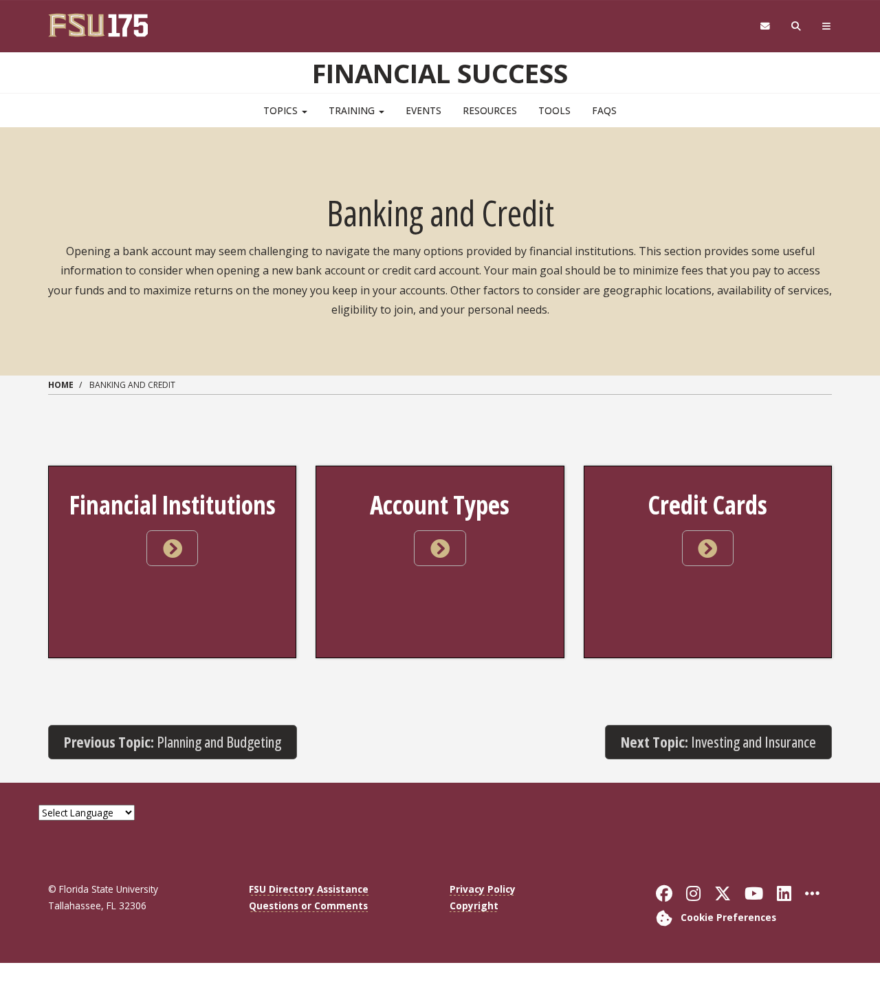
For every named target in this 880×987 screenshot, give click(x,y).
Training (353, 110)
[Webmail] (765, 26)
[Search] (796, 26)
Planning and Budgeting (172, 741)
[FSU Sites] (826, 26)
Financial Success (440, 73)
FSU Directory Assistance (308, 889)
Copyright (474, 905)
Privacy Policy (483, 889)
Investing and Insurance (718, 741)
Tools (554, 110)
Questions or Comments (308, 905)
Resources (490, 110)
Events (423, 110)
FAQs (604, 110)
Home (61, 385)
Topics (281, 110)
